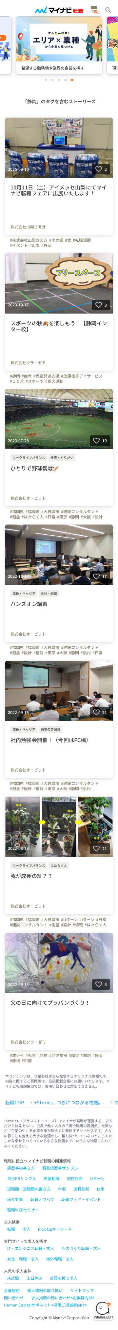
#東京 (62, 516)
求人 (26, 1229)
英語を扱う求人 (63, 1278)
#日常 (50, 516)
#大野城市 (50, 511)
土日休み (34, 1278)
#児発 (31, 1055)
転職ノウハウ (42, 1199)
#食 (68, 240)
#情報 (38, 652)
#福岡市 (33, 511)
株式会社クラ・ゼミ (28, 362)
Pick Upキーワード (55, 1229)
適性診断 (75, 1178)
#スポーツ (35, 381)
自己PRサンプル (21, 1178)
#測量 (15, 516)
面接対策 (15, 1199)
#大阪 (86, 516)
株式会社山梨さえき (28, 226)
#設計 (97, 516)
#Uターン (69, 919)
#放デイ (17, 1055)
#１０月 (17, 381)
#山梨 (35, 245)
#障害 (74, 1055)
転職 (11, 1229)
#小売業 (56, 240)
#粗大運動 (54, 381)
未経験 (13, 1278)
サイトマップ (82, 1290)
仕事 (101, 1189)
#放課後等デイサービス (82, 376)
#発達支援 (58, 1055)
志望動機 (51, 1178)
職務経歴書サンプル (60, 1168)
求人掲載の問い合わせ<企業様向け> (63, 1297)
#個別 (86, 1055)
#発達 (42, 1055)
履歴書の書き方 (21, 1168)
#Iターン (86, 919)
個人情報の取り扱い (45, 1290)
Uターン (97, 1178)
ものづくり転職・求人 (81, 1248)
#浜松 (86, 652)
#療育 (27, 376)
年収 (62, 1189)
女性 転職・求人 (23, 1258)
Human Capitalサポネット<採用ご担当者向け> (45, 1304)
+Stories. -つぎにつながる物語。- (69, 1103)
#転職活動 (82, 240)
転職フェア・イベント (81, 1199)
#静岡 (46, 245)
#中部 (27, 1060)
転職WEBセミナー (23, 1209)
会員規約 (12, 1290)
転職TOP (14, 1103)
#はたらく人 (33, 516)
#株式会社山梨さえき (29, 240)
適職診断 (81, 1189)
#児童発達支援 (46, 376)
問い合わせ (14, 1297)
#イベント (19, 245)
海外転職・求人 (60, 1258)
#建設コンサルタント (80, 511)
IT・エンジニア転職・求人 (30, 1248)
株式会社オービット (28, 498)
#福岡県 (17, 511)
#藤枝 (15, 1060)
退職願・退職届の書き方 (28, 1189)
